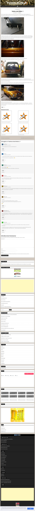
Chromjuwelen (3, 470)
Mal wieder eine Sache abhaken (5, 316)
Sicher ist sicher (3, 321)
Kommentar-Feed (3, 429)
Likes (16, 375)
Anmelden (2, 426)
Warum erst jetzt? (3, 319)
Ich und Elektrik (3, 330)
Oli (4, 153)
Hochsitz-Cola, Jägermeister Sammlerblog (6, 439)
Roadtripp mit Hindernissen (5, 323)
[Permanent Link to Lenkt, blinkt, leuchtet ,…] (26, 128)
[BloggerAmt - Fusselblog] (17, 504)
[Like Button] (2, 107)
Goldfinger (2, 351)
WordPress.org (3, 431)
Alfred (5, 186)
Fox (4, 175)
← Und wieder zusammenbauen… (5, 138)
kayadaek (2, 474)
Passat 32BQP (3, 358)
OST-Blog (2, 463)
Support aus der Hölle (8, 334)
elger (4, 196)
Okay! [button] (30, 508)
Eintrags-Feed (3, 428)
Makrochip (5, 210)
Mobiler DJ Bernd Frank (4, 447)
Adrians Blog (3, 452)
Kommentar (3, 238)
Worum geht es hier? (4, 298)
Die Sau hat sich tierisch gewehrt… (6, 122)
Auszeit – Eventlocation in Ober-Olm (6, 482)
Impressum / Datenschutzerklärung (6, 306)
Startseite (2, 296)
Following (7, 375)
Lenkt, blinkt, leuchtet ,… (21, 134)
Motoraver (2, 468)
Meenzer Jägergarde (4, 440)
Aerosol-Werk (3, 454)
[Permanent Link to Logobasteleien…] (9, 128)
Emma (2, 349)
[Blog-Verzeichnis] (17, 503)
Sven (4, 222)
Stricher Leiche (18, 9)
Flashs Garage (3, 458)
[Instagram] (18, 435)
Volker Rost (2, 475)
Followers (12, 375)
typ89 (5, 144)
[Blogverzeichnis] (17, 505)
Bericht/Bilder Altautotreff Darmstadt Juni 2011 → (27, 138)
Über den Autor (3, 299)
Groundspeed (3, 460)
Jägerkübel (2, 353)
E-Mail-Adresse (3, 250)
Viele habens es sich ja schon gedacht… (23, 122)
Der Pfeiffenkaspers (4, 455)
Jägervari (2, 354)
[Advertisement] (17, 285)
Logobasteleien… (3, 134)
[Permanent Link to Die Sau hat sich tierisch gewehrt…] (9, 116)
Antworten (3, 150)
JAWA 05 (2, 356)
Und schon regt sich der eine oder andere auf (7, 328)
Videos (2, 375)
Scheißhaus (2, 363)
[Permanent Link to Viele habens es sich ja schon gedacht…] (26, 116)
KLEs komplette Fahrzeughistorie (5, 301)
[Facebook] (16, 435)
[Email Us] (19, 435)
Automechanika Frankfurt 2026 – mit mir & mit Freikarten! (9, 314)
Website (2, 252)
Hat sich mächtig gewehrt (4, 326)
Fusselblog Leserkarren (4, 303)
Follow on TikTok (29, 373)
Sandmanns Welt (3, 464)
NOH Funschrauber (3, 461)
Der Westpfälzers (3, 457)
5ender (2, 346)
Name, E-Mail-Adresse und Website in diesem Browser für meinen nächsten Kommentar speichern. (15, 253)
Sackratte (2, 361)
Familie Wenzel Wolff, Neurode (5, 479)
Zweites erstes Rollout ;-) (17, 11)
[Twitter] (15, 435)
